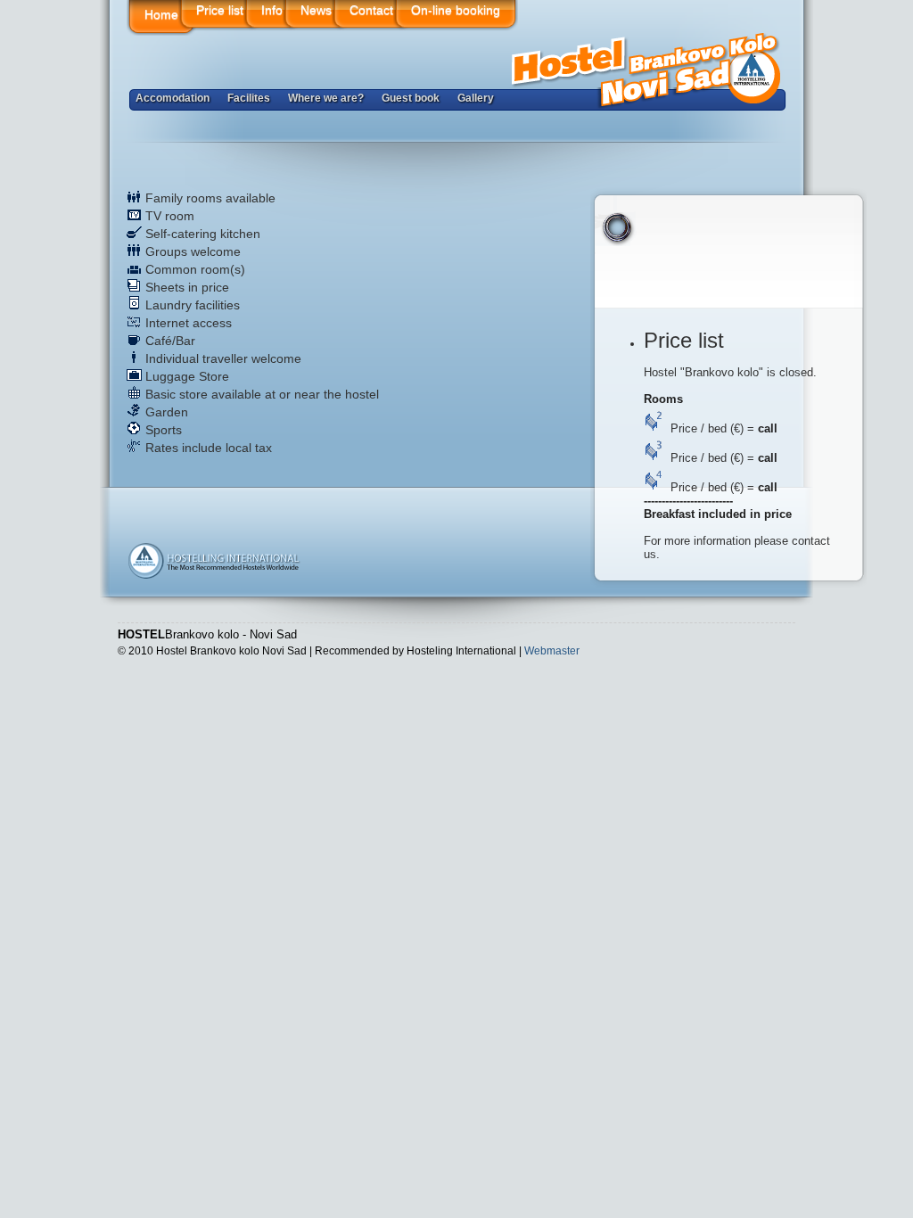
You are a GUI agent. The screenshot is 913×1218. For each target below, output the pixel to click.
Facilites (248, 98)
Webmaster (552, 651)
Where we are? (326, 98)
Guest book (411, 98)
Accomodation (173, 98)
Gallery (475, 98)
